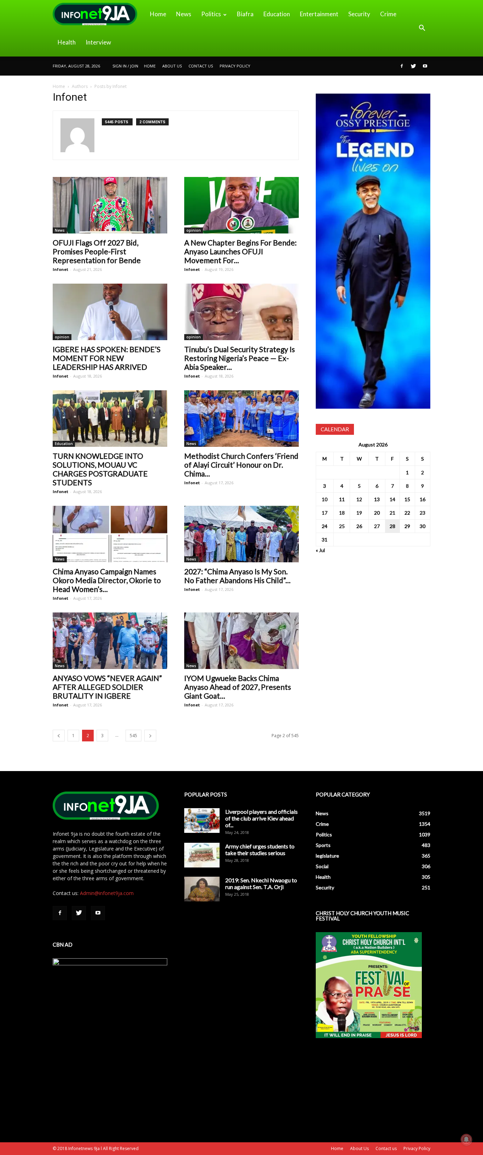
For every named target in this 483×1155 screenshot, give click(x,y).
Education (276, 14)
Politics (211, 14)
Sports (323, 845)
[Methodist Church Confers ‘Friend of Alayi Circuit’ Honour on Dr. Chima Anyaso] (241, 418)
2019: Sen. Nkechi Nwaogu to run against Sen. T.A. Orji (261, 883)
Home (158, 14)
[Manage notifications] (466, 1139)
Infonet (60, 269)
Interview (98, 42)
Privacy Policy (235, 66)
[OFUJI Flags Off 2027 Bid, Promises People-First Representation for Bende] (110, 205)
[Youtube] (425, 66)
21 (392, 513)
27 (377, 526)
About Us (172, 66)
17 (324, 513)
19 (359, 513)
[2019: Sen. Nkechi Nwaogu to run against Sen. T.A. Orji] (202, 889)
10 (324, 499)
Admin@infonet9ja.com (107, 893)
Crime (388, 14)
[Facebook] (401, 66)
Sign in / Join (125, 66)
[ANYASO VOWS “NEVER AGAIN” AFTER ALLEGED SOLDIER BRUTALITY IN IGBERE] (110, 640)
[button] (421, 28)
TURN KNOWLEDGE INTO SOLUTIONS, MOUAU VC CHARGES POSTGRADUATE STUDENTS (100, 469)
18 (342, 513)
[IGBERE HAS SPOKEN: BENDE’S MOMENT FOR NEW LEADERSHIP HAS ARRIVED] (110, 312)
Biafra (245, 14)
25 (342, 526)
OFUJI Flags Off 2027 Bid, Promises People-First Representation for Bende (97, 251)
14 (392, 499)
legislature (327, 856)
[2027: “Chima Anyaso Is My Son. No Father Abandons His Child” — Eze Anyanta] (241, 534)
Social (322, 866)
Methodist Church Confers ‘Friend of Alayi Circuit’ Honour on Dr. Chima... (241, 464)
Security (359, 14)
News (183, 14)
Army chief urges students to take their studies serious (260, 849)
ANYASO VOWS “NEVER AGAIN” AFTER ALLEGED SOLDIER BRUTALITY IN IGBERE (107, 687)
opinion (193, 230)
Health (67, 42)
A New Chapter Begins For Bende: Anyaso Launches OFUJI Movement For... (240, 251)
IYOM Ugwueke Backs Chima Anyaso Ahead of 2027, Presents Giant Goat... (237, 687)
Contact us (200, 66)
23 (422, 513)
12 (359, 499)
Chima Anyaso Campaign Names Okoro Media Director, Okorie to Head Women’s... (107, 580)
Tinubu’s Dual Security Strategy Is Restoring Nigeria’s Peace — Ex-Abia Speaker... (239, 358)
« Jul (320, 550)
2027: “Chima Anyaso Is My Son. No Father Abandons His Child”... (237, 576)
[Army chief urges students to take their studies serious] (202, 855)
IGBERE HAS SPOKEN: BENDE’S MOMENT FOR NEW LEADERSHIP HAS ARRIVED (107, 358)
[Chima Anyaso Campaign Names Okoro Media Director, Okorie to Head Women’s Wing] (110, 534)
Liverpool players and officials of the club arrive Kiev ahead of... (261, 818)
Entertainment (319, 14)
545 (133, 736)
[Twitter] (413, 66)
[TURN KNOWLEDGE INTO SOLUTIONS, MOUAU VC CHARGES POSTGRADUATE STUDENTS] (110, 418)
